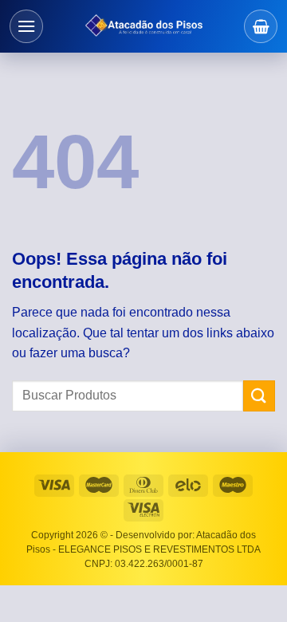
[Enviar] (259, 395)
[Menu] (26, 26)
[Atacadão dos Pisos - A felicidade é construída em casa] (143, 26)
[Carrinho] (260, 26)
